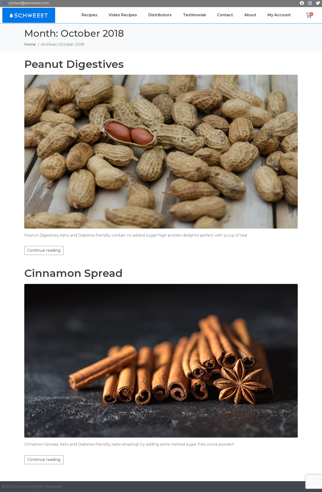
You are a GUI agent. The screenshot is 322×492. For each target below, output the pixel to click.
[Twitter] (318, 3)
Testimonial (194, 15)
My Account (279, 15)
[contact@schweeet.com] (4, 3)
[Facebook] (302, 3)
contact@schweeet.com (28, 3)
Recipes (89, 15)
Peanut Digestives (74, 63)
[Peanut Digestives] (161, 151)
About (250, 15)
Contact (225, 15)
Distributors (160, 15)
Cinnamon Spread (73, 272)
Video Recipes (123, 15)
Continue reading (44, 250)
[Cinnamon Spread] (161, 360)
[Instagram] (310, 3)
